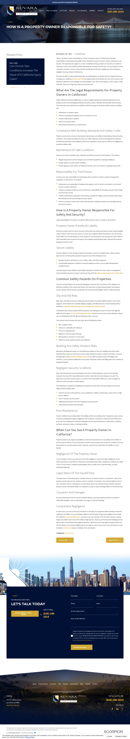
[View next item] (24, 87)
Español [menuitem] (92, 11)
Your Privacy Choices (27, 733)
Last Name (99, 596)
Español (87, 684)
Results (65, 684)
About (34, 684)
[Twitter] (122, 709)
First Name (74, 596)
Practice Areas (43, 684)
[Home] (22, 10)
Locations (53, 684)
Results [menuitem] (72, 11)
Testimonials (74, 684)
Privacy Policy (76, 640)
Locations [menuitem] (63, 11)
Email (98, 603)
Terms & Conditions (86, 640)
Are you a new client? (78, 611)
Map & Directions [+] (12, 705)
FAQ (59, 684)
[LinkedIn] (117, 709)
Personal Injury (69, 533)
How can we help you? (78, 618)
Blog (81, 684)
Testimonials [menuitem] (82, 11)
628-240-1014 (115, 11)
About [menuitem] (41, 11)
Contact (95, 684)
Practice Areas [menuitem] (51, 11)
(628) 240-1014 (49, 615)
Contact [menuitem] (100, 11)
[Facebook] (112, 709)
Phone (73, 603)
